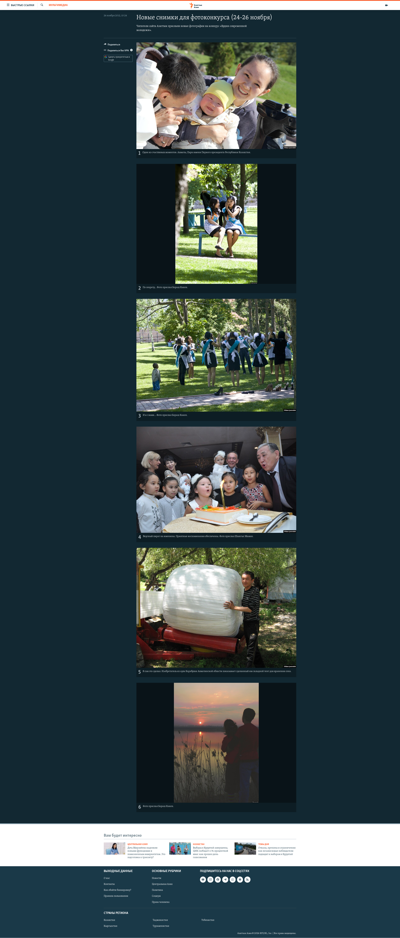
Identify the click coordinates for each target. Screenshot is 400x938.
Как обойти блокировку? (117, 890)
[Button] (112, 45)
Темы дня (263, 844)
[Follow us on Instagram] (210, 880)
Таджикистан (160, 920)
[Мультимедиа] (386, 5)
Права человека (161, 902)
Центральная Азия (138, 844)
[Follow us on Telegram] (225, 880)
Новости (156, 878)
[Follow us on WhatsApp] (233, 880)
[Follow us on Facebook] (218, 880)
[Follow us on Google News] (240, 880)
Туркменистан (161, 926)
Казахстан (198, 844)
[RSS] (247, 880)
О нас (107, 878)
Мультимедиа (58, 5)
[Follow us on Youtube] (203, 880)
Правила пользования (116, 896)
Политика (157, 890)
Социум (156, 896)
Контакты (109, 884)
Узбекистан (207, 920)
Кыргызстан (110, 926)
